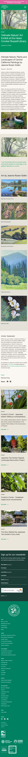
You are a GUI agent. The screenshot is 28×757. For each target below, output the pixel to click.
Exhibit (2, 375)
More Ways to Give (5, 705)
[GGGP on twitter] (7, 719)
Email (5, 579)
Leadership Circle (5, 691)
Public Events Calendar (6, 680)
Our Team (3, 666)
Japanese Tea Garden (6, 652)
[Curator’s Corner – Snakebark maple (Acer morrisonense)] (14, 482)
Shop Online (4, 712)
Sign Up (2, 595)
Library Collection (5, 645)
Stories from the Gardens (7, 643)
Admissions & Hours (5, 623)
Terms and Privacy (4, 723)
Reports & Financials (5, 668)
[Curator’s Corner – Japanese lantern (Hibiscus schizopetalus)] (14, 399)
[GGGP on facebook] (5, 719)
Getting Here (4, 625)
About (2, 658)
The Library (11, 364)
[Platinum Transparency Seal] (12, 749)
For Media (3, 672)
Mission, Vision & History (6, 660)
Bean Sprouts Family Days (7, 637)
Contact (3, 674)
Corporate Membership (6, 701)
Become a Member (5, 687)
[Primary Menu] (25, 7)
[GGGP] (4, 7)
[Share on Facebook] (7, 382)
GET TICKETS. (18, 2)
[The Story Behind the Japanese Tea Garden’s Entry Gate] (14, 518)
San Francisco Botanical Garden (16, 366)
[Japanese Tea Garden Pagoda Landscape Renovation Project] (14, 444)
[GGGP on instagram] (2, 719)
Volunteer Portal (4, 695)
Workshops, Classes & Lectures (8, 635)
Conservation (4, 664)
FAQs (2, 629)
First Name (6, 564)
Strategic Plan (4, 662)
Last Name (6, 572)
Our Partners (4, 699)
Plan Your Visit (4, 621)
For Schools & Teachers (6, 641)
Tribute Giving (4, 697)
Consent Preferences (4, 725)
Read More (3, 429)
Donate (2, 689)
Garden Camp (4, 639)
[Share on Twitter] (10, 382)
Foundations (4, 703)
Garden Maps (4, 627)
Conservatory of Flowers (6, 650)
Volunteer (3, 693)
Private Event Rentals (6, 682)
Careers (3, 670)
